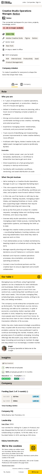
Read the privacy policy (8, 465)
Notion (16, 13)
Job (16, 84)
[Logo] (6, 2)
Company (27, 84)
